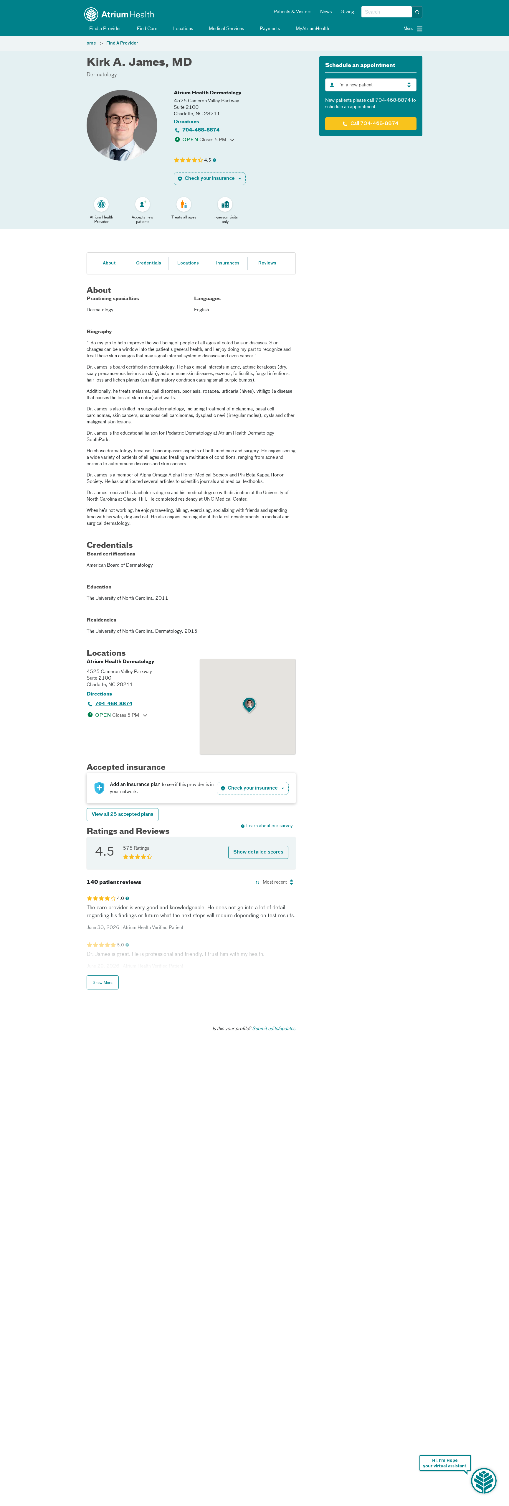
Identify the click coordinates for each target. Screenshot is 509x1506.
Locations (182, 29)
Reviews (267, 263)
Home (89, 43)
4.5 (207, 160)
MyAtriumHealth (312, 29)
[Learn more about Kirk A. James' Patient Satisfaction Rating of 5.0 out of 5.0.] (101, 945)
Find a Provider (104, 29)
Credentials (148, 263)
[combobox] (386, 12)
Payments (269, 29)
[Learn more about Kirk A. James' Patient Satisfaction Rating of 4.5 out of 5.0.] (188, 160)
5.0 (120, 945)
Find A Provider (122, 43)
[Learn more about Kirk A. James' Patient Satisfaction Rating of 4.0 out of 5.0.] (101, 898)
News (326, 12)
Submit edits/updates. (274, 1029)
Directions (186, 122)
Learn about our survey (269, 826)
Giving (347, 12)
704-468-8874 (200, 130)
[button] (417, 12)
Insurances (227, 263)
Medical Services (226, 29)
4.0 (120, 899)
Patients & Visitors (292, 12)
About (109, 263)
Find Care (146, 29)
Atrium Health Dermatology (208, 93)
